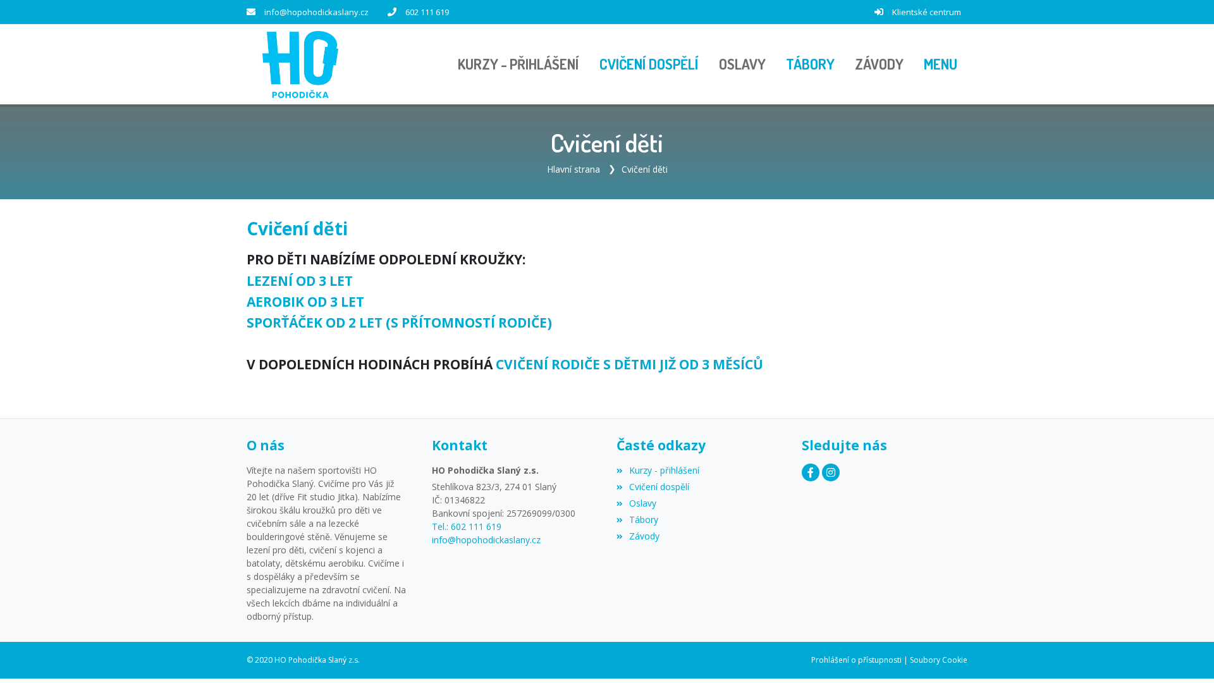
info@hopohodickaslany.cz (316, 12)
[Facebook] (810, 472)
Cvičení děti (645, 169)
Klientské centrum (926, 12)
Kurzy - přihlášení (664, 470)
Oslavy (642, 503)
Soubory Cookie (938, 660)
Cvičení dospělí (659, 487)
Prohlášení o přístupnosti (856, 660)
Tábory (643, 520)
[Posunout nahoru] (1185, 654)
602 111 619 (427, 12)
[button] (940, 64)
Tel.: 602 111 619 (466, 526)
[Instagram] (831, 472)
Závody (644, 536)
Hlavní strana (573, 169)
